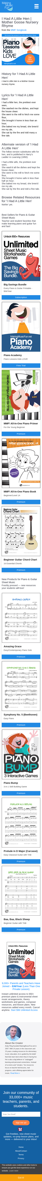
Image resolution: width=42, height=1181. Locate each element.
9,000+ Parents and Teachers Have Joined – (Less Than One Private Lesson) (21, 986)
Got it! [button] (21, 1177)
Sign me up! (21, 1123)
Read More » (15, 1073)
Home (21, 1147)
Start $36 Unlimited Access (24, 1010)
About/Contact (21, 1151)
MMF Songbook (19, 30)
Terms (21, 1155)
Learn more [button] (13, 1171)
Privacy (21, 1158)
